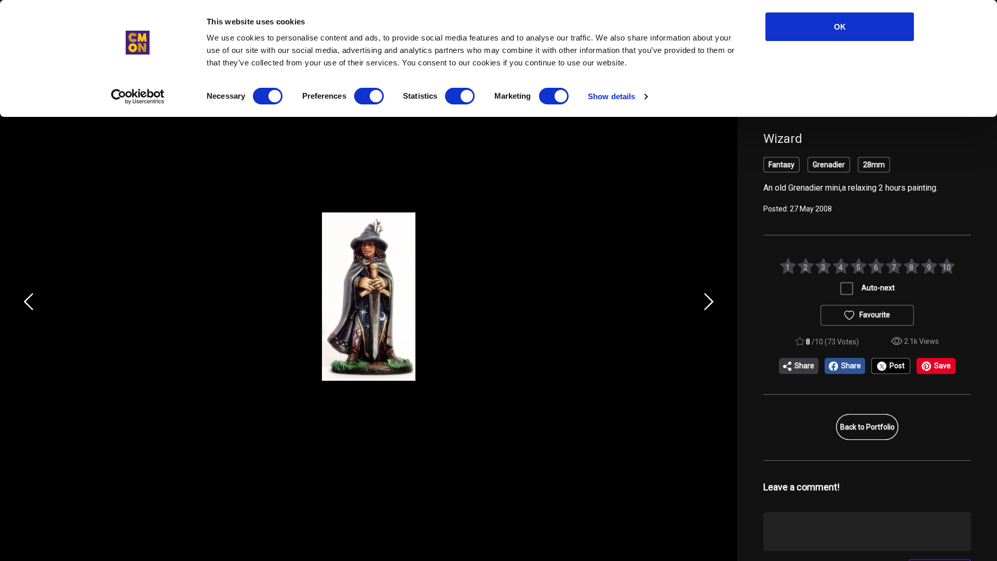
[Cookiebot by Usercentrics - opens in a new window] (137, 96)
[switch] (369, 96)
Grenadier (829, 165)
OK (840, 26)
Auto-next (878, 288)
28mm (874, 165)
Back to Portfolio (867, 427)
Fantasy (781, 165)
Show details (611, 96)
